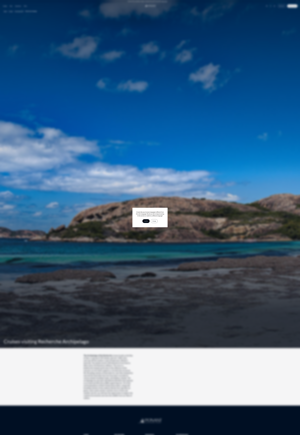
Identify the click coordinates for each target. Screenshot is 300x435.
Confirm (146, 221)
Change (154, 221)
